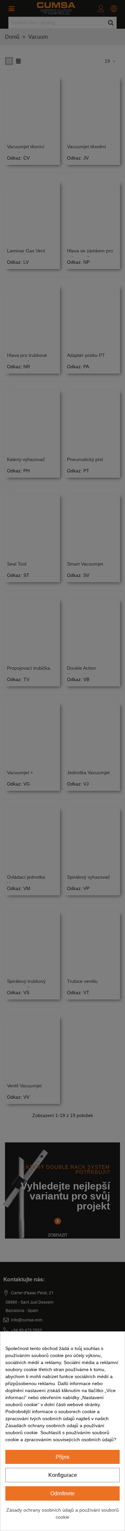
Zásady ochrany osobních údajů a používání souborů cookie (62, 1513)
